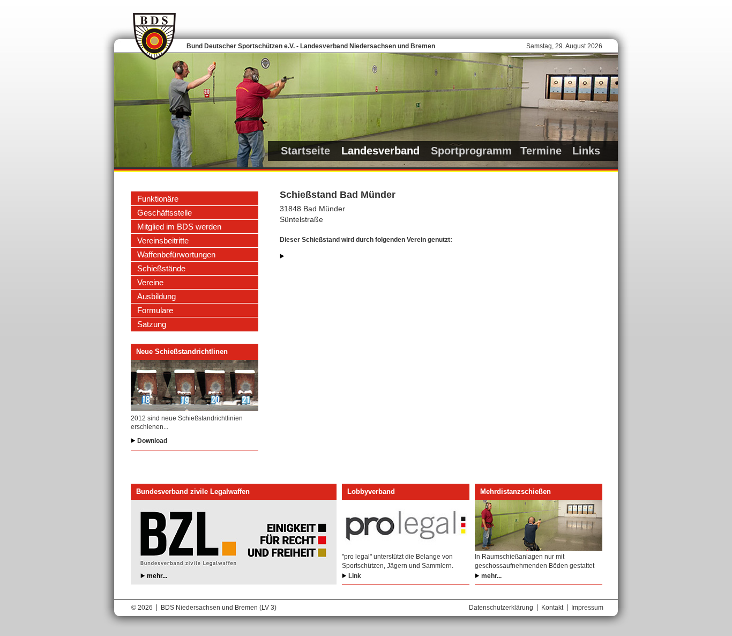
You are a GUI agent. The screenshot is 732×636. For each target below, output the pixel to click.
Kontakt (552, 607)
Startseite (305, 151)
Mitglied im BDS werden (179, 226)
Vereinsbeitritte (163, 240)
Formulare (155, 310)
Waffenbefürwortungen (176, 254)
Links (586, 151)
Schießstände (161, 268)
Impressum (587, 607)
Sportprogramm (471, 151)
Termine (541, 151)
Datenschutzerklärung (501, 607)
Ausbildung (156, 296)
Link (354, 576)
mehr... (157, 576)
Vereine (150, 282)
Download (152, 441)
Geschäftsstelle (164, 212)
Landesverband (380, 151)
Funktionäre (157, 198)
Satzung (151, 324)
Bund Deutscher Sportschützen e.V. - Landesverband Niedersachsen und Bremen (310, 46)
